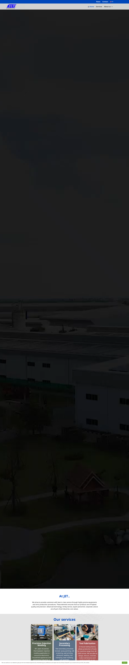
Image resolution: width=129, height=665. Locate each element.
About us (107, 7)
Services (99, 7)
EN (112, 1)
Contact (105, 2)
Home (92, 7)
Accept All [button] (125, 662)
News (98, 2)
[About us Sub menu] (112, 6)
